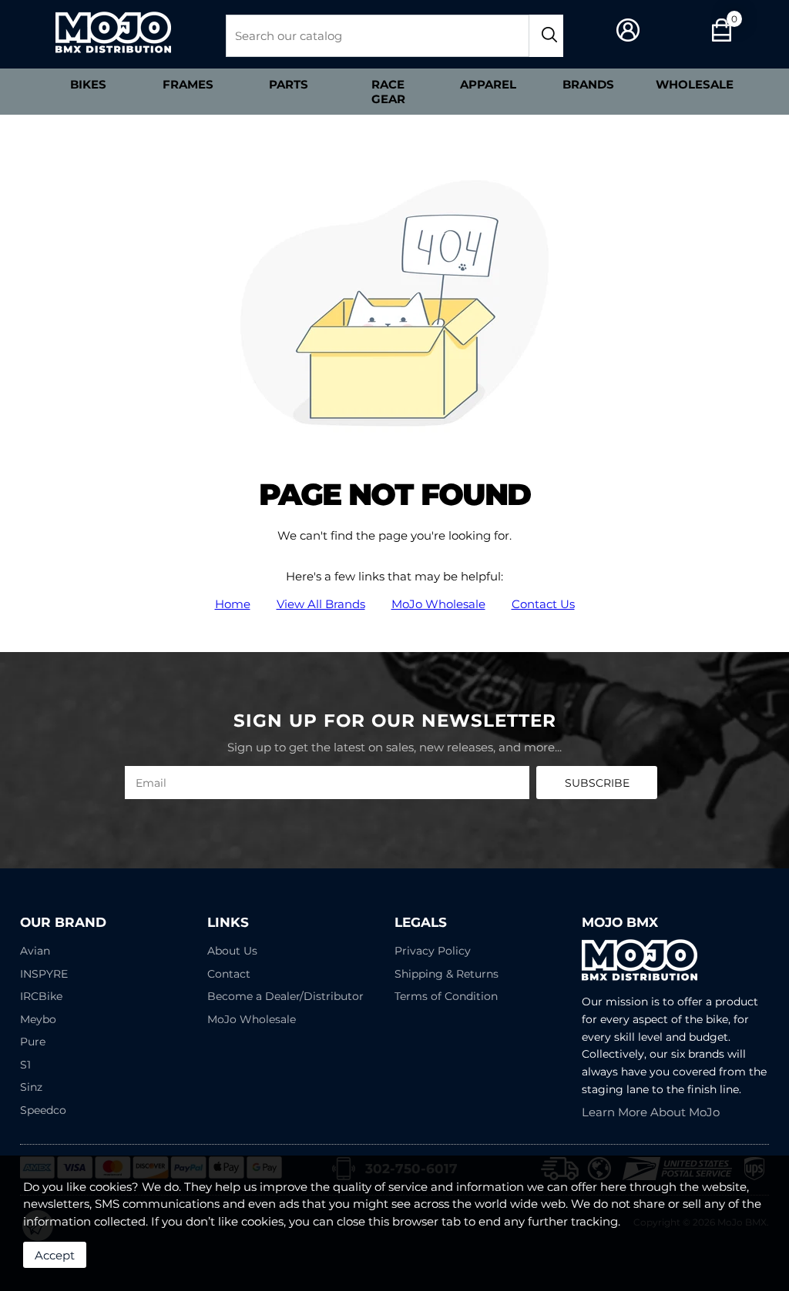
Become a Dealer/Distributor (285, 996)
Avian (35, 951)
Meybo (38, 1019)
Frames (188, 84)
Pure (32, 1041)
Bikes (88, 84)
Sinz (31, 1087)
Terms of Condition (446, 996)
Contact (228, 974)
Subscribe (597, 783)
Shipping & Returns (446, 974)
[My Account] (628, 30)
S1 (25, 1065)
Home (232, 604)
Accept (55, 1255)
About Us (232, 951)
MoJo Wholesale (438, 604)
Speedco (43, 1110)
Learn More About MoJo (651, 1112)
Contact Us (543, 604)
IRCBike (41, 996)
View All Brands (321, 604)
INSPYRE (44, 974)
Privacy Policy (432, 951)
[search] (546, 36)
